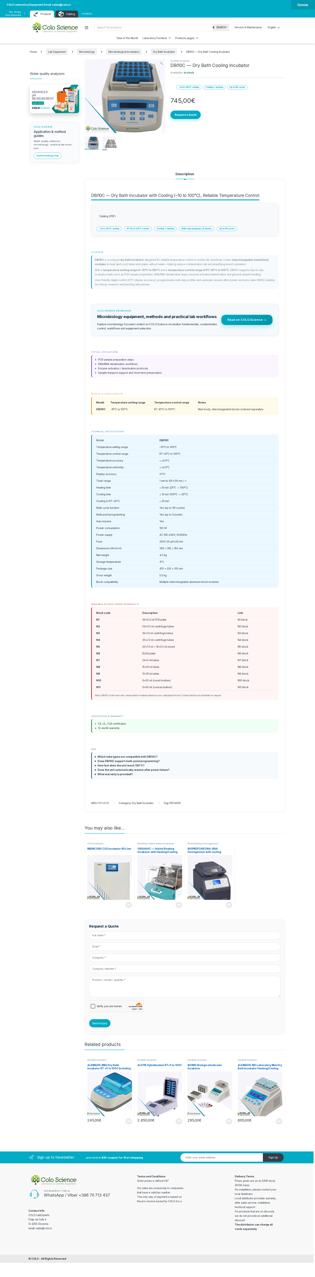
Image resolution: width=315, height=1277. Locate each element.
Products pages (185, 38)
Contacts (87, 13)
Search (221, 27)
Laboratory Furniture (155, 38)
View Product (127, 905)
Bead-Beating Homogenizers (203, 843)
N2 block (243, 626)
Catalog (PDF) (107, 216)
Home (33, 51)
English (272, 27)
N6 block (243, 653)
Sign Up (273, 1157)
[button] (161, 63)
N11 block (243, 687)
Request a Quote (186, 114)
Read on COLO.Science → (247, 320)
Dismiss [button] (303, 4)
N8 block (243, 666)
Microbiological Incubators (123, 51)
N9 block (243, 673)
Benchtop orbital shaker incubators (155, 843)
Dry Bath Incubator (164, 51)
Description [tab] (185, 174)
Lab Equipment (56, 51)
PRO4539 (175, 803)
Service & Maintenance (248, 27)
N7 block (243, 660)
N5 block (243, 646)
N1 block (243, 619)
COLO (35, 1258)
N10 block (243, 680)
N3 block (243, 633)
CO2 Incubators (95, 843)
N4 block (243, 639)
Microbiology (87, 51)
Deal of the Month (127, 38)
